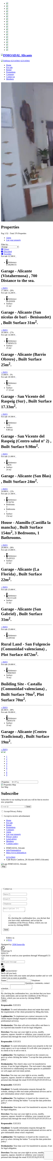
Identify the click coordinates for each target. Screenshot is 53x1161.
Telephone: (35, 980)
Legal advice (11, 839)
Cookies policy (12, 844)
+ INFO (4, 288)
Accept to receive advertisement (17, 816)
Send (28, 807)
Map (3, 866)
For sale (9, 67)
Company (10, 74)
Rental (8, 70)
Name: (3, 980)
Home (8, 65)
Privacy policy (12, 837)
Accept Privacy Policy (13, 811)
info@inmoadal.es (13, 850)
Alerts (8, 238)
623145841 (10, 857)
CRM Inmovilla (18, 944)
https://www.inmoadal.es (16, 853)
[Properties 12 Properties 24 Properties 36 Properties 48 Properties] (7, 782)
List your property (13, 240)
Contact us (10, 77)
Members (10, 79)
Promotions (10, 72)
